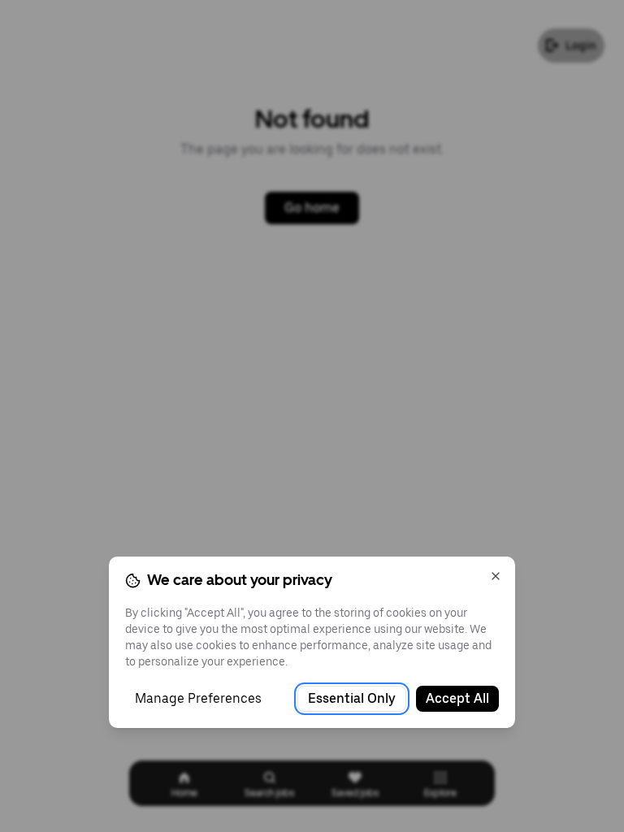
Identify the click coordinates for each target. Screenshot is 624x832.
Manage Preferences (198, 698)
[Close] (495, 576)
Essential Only (352, 698)
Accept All (457, 698)
